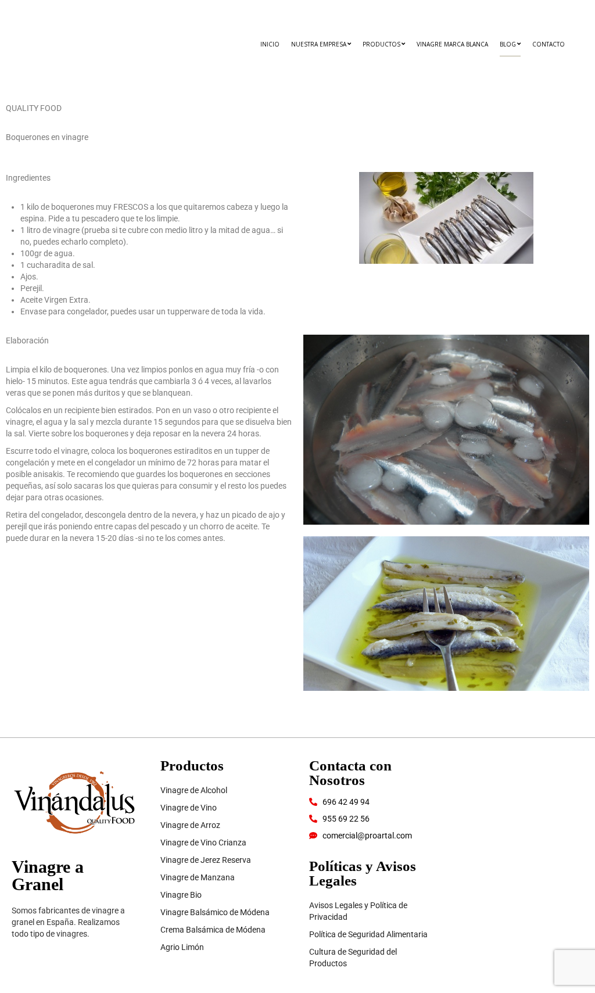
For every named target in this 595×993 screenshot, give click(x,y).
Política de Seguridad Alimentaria (368, 934)
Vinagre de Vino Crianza (203, 842)
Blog (508, 44)
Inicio (269, 44)
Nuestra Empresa (318, 44)
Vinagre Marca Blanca (452, 44)
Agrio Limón (182, 947)
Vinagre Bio (181, 894)
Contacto (548, 44)
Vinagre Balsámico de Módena (215, 912)
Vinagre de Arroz (190, 825)
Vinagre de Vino (188, 807)
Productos (381, 44)
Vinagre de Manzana (197, 877)
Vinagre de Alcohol (193, 790)
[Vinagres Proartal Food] (53, 52)
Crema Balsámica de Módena (213, 929)
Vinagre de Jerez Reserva (205, 860)
